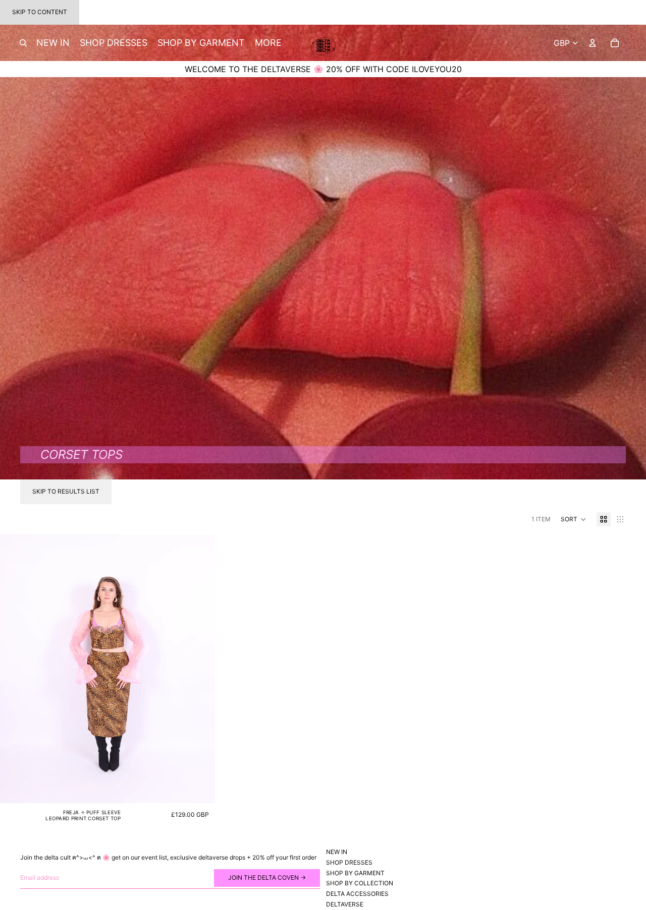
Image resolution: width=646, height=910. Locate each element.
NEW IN (336, 852)
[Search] (23, 43)
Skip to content (39, 12)
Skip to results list (65, 491)
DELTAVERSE (344, 904)
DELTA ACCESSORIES (357, 893)
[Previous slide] (15, 668)
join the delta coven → (267, 877)
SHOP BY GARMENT (355, 872)
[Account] (592, 43)
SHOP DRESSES (349, 862)
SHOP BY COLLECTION (359, 883)
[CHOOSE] (199, 787)
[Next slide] (200, 668)
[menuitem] (268, 43)
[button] (573, 519)
